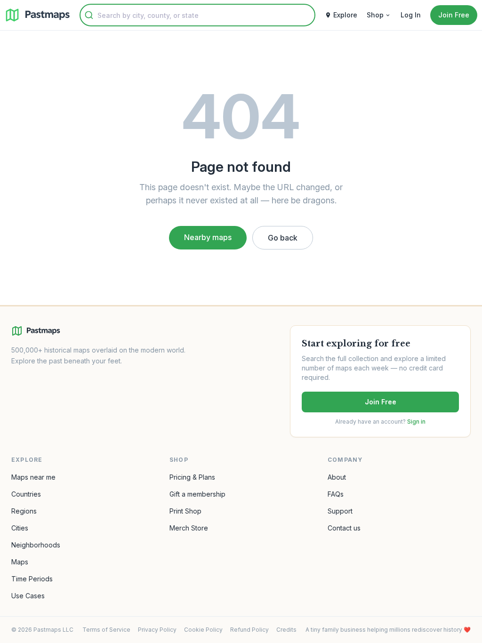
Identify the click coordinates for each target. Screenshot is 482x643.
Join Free (380, 402)
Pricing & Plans (192, 477)
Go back (282, 237)
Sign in (416, 421)
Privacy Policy (157, 629)
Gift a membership (197, 494)
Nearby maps (208, 237)
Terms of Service (106, 629)
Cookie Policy (203, 629)
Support (340, 511)
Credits (286, 629)
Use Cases (28, 596)
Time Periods (32, 579)
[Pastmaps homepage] (35, 331)
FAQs (336, 494)
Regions (24, 511)
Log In (411, 15)
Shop (375, 15)
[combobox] (197, 15)
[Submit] (88, 15)
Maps (19, 562)
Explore (345, 15)
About (337, 477)
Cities (19, 528)
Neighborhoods (35, 545)
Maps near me (33, 477)
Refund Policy (249, 629)
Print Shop (185, 511)
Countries (26, 494)
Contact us (344, 528)
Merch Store (188, 528)
